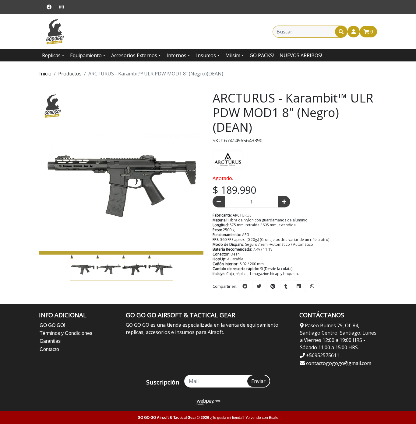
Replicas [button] (51, 55)
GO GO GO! (52, 325)
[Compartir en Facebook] (244, 286)
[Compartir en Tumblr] (285, 286)
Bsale (273, 417)
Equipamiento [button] (86, 55)
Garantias (50, 341)
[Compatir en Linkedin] (299, 286)
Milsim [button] (232, 55)
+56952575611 (322, 355)
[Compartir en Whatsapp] (312, 286)
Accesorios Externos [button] (134, 55)
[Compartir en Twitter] (258, 286)
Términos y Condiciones (66, 333)
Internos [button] (176, 55)
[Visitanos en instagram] (61, 7)
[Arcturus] (228, 158)
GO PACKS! (262, 55)
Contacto (49, 349)
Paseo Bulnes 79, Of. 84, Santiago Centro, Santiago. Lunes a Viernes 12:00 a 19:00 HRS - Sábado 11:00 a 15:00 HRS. (338, 336)
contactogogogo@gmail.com (338, 363)
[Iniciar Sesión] (353, 31)
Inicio (45, 73)
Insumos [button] (206, 55)
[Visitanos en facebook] (49, 7)
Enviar (258, 381)
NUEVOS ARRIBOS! (301, 55)
